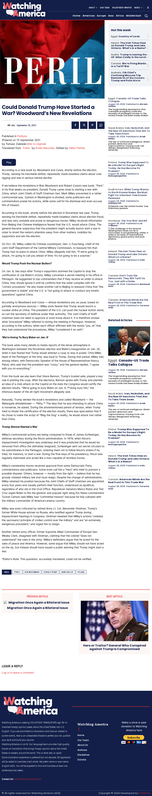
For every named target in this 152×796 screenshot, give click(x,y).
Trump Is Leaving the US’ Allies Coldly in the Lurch (129, 56)
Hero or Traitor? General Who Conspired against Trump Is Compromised (114, 647)
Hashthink (144, 793)
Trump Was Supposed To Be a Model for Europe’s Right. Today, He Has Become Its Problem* (128, 167)
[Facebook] (75, 125)
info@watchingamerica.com (28, 779)
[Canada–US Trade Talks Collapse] (129, 341)
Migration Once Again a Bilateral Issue (37, 608)
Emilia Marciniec (45, 147)
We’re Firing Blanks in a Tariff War (128, 65)
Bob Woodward (32, 572)
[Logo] (23, 9)
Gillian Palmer (77, 147)
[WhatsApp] (101, 125)
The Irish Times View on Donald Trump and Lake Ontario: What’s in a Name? (128, 45)
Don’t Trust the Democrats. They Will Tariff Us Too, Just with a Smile (126, 278)
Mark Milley (67, 572)
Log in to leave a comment (18, 672)
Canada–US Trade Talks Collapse (127, 100)
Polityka (22, 136)
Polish (26, 147)
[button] (146, 16)
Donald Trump (50, 572)
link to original (36, 143)
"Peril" (17, 572)
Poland (81, 572)
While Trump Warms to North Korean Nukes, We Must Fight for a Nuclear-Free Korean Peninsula (128, 194)
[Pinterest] (92, 125)
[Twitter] (148, 8)
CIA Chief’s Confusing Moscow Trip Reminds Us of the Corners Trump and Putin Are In (127, 76)
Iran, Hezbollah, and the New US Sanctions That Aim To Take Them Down (129, 130)
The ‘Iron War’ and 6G (134, 220)
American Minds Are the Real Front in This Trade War (128, 301)
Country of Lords (129, 36)
